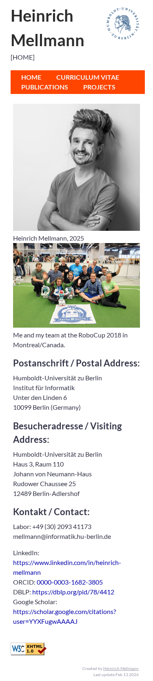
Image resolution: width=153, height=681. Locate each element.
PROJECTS (99, 87)
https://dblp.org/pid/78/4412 (73, 592)
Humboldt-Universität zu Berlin (122, 23)
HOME (31, 77)
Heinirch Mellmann (121, 668)
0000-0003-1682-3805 (70, 582)
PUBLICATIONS (44, 87)
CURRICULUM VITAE (87, 77)
